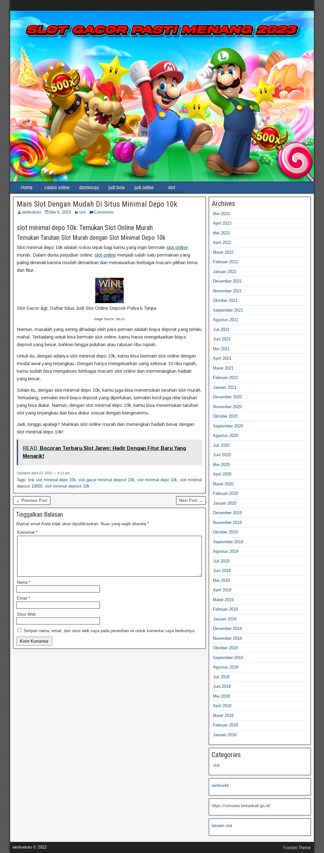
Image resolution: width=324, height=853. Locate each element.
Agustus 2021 (225, 319)
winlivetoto (31, 212)
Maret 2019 (223, 599)
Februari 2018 (225, 725)
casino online (57, 187)
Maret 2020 (223, 484)
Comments (104, 212)
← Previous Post (31, 500)
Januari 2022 (224, 271)
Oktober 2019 (225, 532)
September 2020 (228, 426)
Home (27, 187)
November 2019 (227, 522)
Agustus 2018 (225, 667)
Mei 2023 (221, 213)
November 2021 (227, 291)
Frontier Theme (297, 847)
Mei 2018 (221, 696)
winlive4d (220, 785)
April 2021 (222, 358)
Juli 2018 (221, 677)
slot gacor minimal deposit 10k (106, 479)
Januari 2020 (224, 503)
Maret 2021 (223, 368)
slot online (177, 247)
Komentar (27, 532)
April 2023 (222, 223)
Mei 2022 (221, 233)
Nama (23, 582)
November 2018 (227, 638)
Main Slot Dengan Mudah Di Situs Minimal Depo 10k (97, 204)
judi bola (116, 187)
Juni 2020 (222, 454)
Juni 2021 (222, 339)
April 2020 (222, 474)
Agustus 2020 (225, 435)
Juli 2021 (221, 329)
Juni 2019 (222, 570)
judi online (144, 187)
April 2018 (222, 705)
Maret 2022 (223, 252)
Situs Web (26, 614)
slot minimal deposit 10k (67, 486)
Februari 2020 (225, 493)
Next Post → (191, 500)
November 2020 (227, 406)
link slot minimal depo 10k (52, 479)
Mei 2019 (221, 580)
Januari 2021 (224, 387)
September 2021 (228, 310)
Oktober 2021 (225, 300)
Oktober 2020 (225, 416)
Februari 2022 (225, 261)
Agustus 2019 (225, 551)
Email (23, 598)
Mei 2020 (221, 464)
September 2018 (228, 657)
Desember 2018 (227, 628)
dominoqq (89, 187)
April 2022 (222, 242)
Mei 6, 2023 (60, 212)
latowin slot (222, 825)
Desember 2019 (227, 512)
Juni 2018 (222, 686)
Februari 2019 (225, 609)
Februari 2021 (225, 377)
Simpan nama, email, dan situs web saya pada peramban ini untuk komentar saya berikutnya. (110, 630)
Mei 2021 (221, 348)
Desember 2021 (227, 281)
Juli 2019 (221, 561)
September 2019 (228, 541)
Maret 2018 (223, 715)
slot (171, 187)
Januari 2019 (224, 619)
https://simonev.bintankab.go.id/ (241, 805)
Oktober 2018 (225, 647)
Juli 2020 (221, 445)
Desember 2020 (227, 397)
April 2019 (222, 590)
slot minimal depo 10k (157, 479)
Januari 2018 (224, 734)
